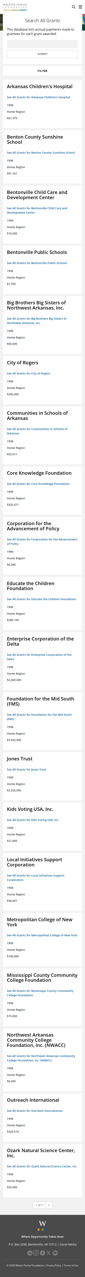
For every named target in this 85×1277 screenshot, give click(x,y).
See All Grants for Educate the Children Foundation (41, 599)
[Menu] (80, 7)
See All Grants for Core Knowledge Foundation (38, 484)
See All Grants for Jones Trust (26, 769)
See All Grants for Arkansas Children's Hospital (38, 97)
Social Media (68, 1244)
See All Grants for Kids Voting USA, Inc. (33, 820)
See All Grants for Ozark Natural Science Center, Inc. (42, 1166)
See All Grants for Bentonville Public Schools (37, 263)
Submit (42, 54)
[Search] (74, 7)
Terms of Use (71, 1265)
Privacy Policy (53, 1265)
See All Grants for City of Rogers (28, 373)
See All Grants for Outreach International (34, 1111)
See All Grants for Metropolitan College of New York (42, 935)
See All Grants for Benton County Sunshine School (41, 152)
